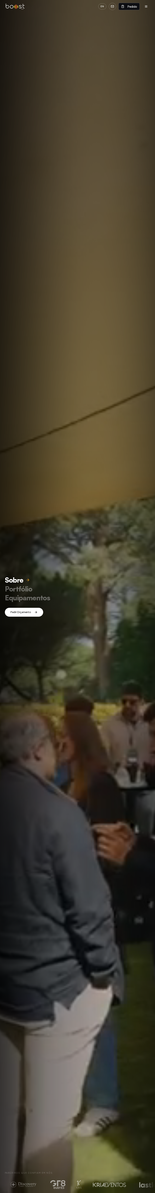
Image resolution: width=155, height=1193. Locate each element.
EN (102, 6)
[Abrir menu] (146, 6)
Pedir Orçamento (20, 612)
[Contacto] (112, 6)
